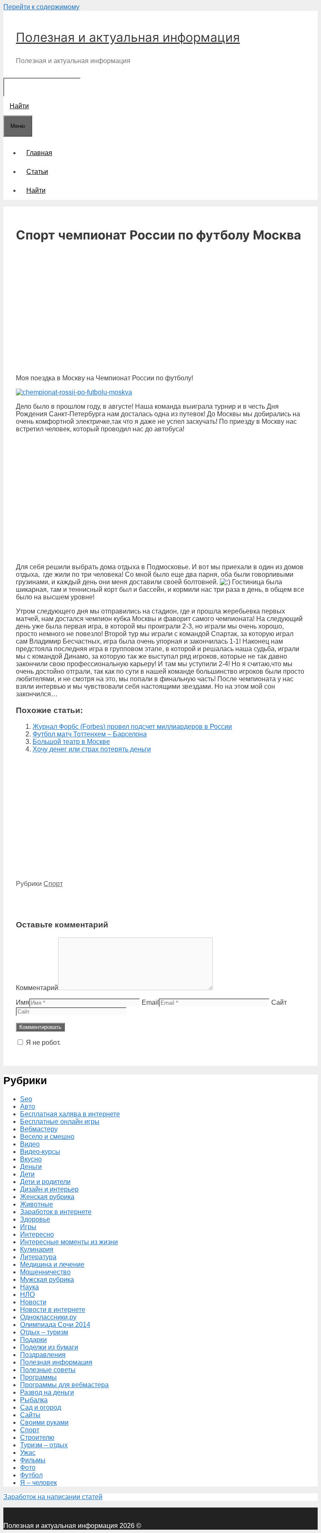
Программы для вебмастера (64, 1384)
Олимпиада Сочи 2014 (55, 1324)
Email (150, 1002)
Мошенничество (45, 1272)
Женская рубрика (47, 1196)
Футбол (31, 1475)
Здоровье (35, 1219)
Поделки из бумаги (49, 1347)
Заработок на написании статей (52, 1496)
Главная (39, 152)
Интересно (37, 1234)
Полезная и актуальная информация (128, 37)
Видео (30, 1144)
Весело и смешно (47, 1136)
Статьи (37, 171)
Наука (29, 1287)
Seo (26, 1099)
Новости (33, 1302)
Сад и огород (40, 1407)
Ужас (28, 1452)
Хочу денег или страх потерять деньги (92, 749)
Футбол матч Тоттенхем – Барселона (90, 734)
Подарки (33, 1339)
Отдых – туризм (44, 1332)
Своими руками (44, 1422)
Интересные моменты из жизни (69, 1241)
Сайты (30, 1414)
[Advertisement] (160, 309)
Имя (22, 1002)
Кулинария (37, 1249)
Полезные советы (48, 1369)
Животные (36, 1204)
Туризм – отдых (44, 1445)
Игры (28, 1226)
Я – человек (38, 1482)
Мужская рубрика (47, 1279)
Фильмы (33, 1460)
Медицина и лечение (52, 1264)
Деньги (31, 1166)
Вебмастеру (39, 1129)
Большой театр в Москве (71, 741)
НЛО (27, 1294)
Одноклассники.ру (48, 1317)
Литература (38, 1257)
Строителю (37, 1437)
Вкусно (31, 1159)
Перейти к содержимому (41, 6)
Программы (38, 1377)
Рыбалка (34, 1399)
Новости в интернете (52, 1309)
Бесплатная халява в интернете (70, 1114)
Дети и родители (45, 1181)
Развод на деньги (47, 1392)
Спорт (53, 883)
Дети (27, 1174)
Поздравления (43, 1354)
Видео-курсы (40, 1151)
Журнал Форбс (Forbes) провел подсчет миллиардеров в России (132, 726)
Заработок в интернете (56, 1211)
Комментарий (37, 987)
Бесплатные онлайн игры (59, 1121)
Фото (28, 1467)
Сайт (279, 1002)
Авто (27, 1106)
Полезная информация (56, 1362)
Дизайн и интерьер (49, 1189)
